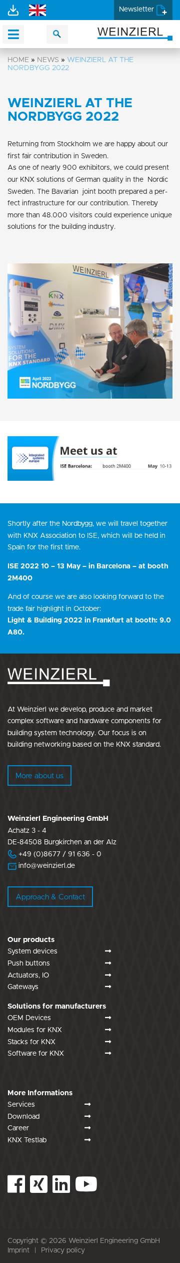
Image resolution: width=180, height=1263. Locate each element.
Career (18, 1128)
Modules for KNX (35, 1030)
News (48, 60)
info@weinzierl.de (45, 865)
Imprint (19, 1250)
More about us (40, 776)
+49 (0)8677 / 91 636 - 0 (54, 854)
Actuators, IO (28, 975)
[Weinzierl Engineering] (135, 33)
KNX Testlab (27, 1140)
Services (21, 1104)
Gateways (23, 987)
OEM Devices (29, 1018)
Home (18, 60)
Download (24, 1116)
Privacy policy (63, 1250)
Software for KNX (36, 1053)
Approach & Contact (50, 897)
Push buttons (29, 963)
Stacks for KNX (32, 1042)
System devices (33, 951)
